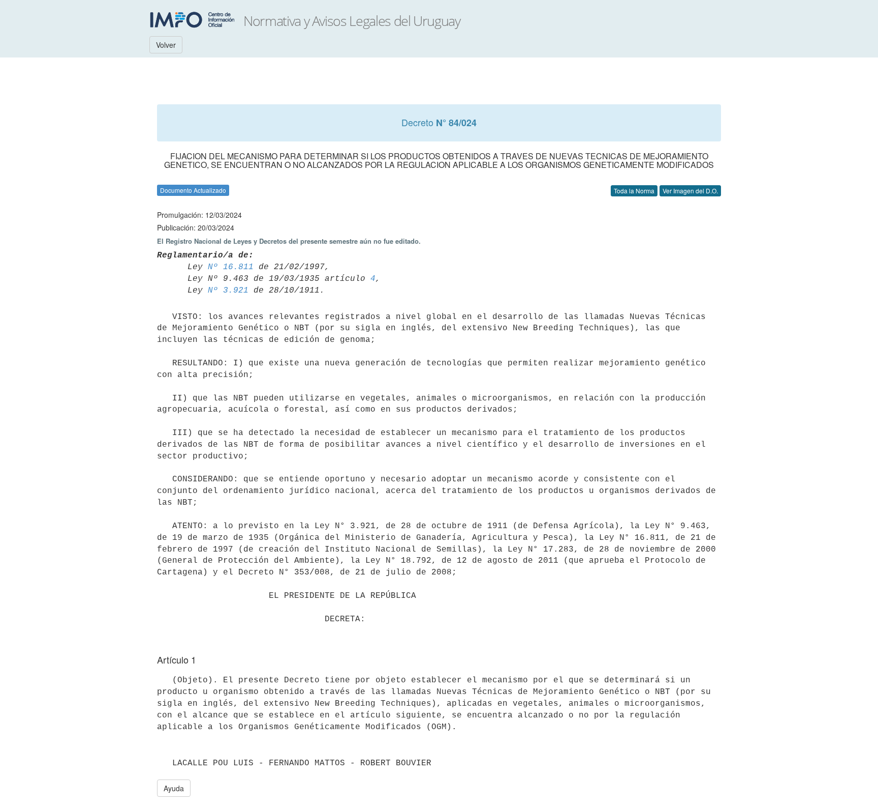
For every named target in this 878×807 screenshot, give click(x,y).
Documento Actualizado (193, 190)
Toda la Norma (634, 190)
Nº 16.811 (231, 267)
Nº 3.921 (228, 290)
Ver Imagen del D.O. (690, 190)
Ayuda (174, 788)
